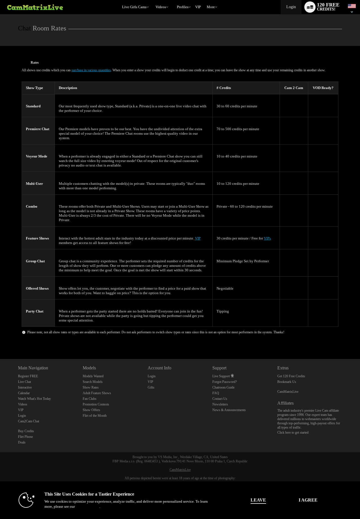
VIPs (267, 238)
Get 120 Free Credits (291, 376)
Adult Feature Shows (97, 393)
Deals (22, 442)
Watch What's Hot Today (34, 399)
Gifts (151, 387)
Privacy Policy (87, 506)
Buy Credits (26, 431)
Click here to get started (293, 432)
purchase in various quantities (91, 70)
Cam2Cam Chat (28, 421)
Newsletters (220, 404)
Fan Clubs (89, 399)
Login (291, 7)
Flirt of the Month (95, 416)
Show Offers (91, 410)
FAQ (215, 393)
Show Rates (91, 387)
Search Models (93, 382)
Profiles (182, 7)
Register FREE (28, 376)
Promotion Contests (96, 404)
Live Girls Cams (134, 7)
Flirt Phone (25, 437)
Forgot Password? (224, 382)
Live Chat (24, 382)
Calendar (24, 393)
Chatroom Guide (223, 387)
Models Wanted (93, 376)
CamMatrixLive (287, 392)
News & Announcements (229, 410)
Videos (161, 7)
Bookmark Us (286, 382)
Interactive (25, 387)
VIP (198, 7)
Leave (258, 500)
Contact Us (219, 399)
